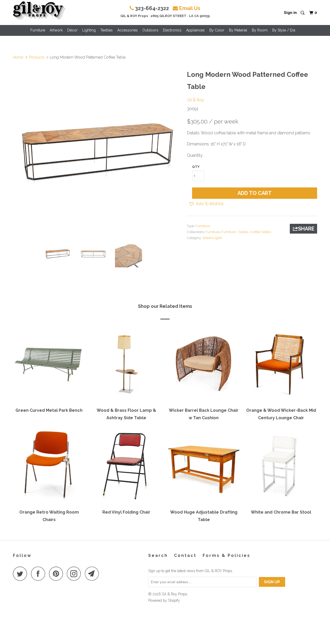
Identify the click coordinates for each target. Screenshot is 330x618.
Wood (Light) (212, 238)
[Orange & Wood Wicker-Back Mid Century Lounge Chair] (281, 365)
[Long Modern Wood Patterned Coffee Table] (97, 152)
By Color (216, 30)
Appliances (195, 30)
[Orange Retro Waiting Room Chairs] (49, 467)
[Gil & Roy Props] (39, 10)
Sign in (290, 12)
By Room (260, 30)
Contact (185, 555)
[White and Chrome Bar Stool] (281, 467)
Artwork (56, 30)
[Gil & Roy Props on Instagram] (75, 573)
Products (36, 57)
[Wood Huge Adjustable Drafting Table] (204, 467)
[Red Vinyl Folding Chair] (126, 467)
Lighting (89, 30)
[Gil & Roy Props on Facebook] (39, 573)
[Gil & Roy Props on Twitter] (21, 573)
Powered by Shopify (164, 600)
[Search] (303, 13)
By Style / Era (283, 30)
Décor (72, 30)
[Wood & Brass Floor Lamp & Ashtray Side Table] (126, 365)
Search (158, 555)
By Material (238, 30)
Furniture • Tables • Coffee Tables (246, 232)
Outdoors (150, 30)
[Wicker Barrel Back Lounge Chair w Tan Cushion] (204, 365)
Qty (196, 167)
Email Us (189, 8)
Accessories (127, 30)
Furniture (37, 30)
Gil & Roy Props (174, 594)
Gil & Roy (195, 99)
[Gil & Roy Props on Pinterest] (57, 573)
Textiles (106, 30)
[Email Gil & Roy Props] (93, 573)
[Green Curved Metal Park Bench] (49, 365)
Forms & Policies (226, 555)
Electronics (172, 30)
